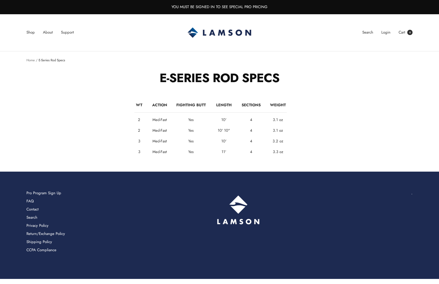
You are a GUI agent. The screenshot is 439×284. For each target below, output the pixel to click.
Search (367, 32)
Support (67, 32)
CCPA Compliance (41, 250)
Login (385, 32)
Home (30, 60)
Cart (405, 32)
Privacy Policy (37, 225)
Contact (32, 209)
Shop (30, 32)
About (48, 32)
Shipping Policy (39, 242)
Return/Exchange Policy (45, 233)
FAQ (30, 201)
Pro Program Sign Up (43, 193)
